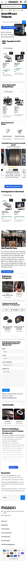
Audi (7, 310)
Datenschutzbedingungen (17, 490)
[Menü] (2, 2)
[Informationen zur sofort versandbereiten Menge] (3, 72)
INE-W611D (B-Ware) (17, 64)
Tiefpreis (6, 16)
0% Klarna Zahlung (8, 37)
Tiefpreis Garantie (20, 136)
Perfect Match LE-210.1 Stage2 (17, 108)
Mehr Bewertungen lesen (13, 186)
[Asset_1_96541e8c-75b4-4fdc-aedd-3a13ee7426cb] (8, 508)
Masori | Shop (15, 558)
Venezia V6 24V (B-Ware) (6, 64)
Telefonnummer (7, 362)
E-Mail (4, 355)
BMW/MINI (15, 310)
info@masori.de (7, 515)
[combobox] (13, 6)
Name (3, 348)
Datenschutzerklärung (8, 397)
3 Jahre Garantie (8, 34)
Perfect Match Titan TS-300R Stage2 (5, 109)
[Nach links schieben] (19, 48)
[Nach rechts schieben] (23, 48)
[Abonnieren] (23, 497)
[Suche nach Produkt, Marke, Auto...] (24, 6)
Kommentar (5, 368)
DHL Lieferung (7, 32)
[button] (25, 2)
